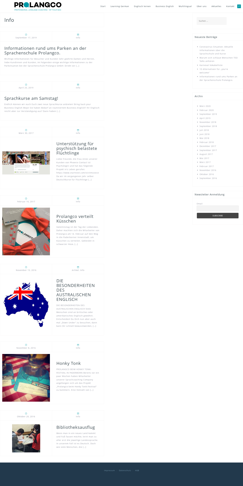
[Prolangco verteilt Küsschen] (26, 231)
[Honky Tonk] (26, 377)
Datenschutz (125, 470)
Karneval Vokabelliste (211, 65)
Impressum (109, 470)
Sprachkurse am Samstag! (31, 98)
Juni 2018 (205, 134)
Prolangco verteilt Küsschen (75, 218)
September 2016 (208, 178)
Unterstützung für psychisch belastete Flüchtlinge (76, 148)
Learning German (120, 6)
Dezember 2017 (208, 146)
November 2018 (208, 122)
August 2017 (206, 154)
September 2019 (208, 114)
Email (200, 203)
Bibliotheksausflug (75, 427)
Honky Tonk (68, 363)
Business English (165, 6)
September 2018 (208, 126)
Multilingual (185, 6)
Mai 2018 (204, 138)
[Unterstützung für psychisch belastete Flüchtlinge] (26, 162)
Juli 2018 (204, 130)
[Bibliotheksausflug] (26, 438)
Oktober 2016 (207, 174)
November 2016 (208, 170)
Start (103, 6)
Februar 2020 (207, 110)
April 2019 (205, 118)
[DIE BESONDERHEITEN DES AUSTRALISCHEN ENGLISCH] (26, 304)
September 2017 (208, 150)
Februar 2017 (207, 166)
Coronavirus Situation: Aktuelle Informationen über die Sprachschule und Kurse (216, 50)
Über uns (202, 6)
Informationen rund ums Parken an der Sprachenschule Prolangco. (45, 50)
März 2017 (205, 162)
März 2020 (205, 106)
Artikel (75, 270)
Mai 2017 (204, 158)
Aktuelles (216, 6)
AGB (137, 470)
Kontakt (230, 6)
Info (78, 37)
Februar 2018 (207, 142)
